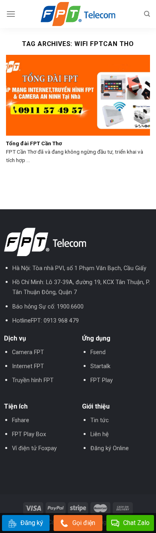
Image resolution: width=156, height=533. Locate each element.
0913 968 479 (61, 320)
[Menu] (11, 14)
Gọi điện (83, 523)
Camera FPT (28, 352)
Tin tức (99, 420)
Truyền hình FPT (33, 380)
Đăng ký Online (109, 448)
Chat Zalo (136, 523)
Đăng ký (31, 523)
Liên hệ (99, 434)
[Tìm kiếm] (147, 14)
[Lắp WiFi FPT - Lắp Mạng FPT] (78, 14)
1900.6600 (70, 306)
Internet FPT (28, 366)
